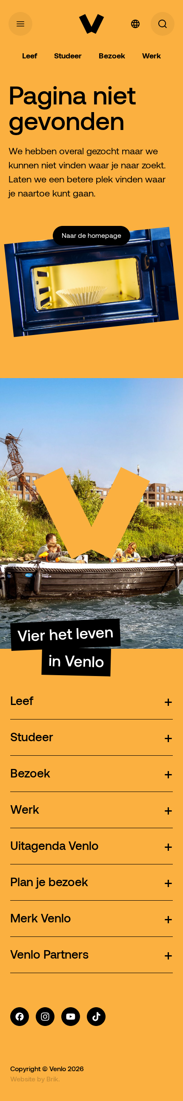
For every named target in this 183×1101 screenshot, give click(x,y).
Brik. (53, 1079)
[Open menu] (20, 24)
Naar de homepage (91, 235)
